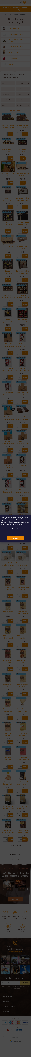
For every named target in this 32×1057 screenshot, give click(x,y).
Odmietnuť (15, 533)
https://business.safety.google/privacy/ (13, 524)
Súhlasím (15, 538)
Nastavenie (15, 529)
